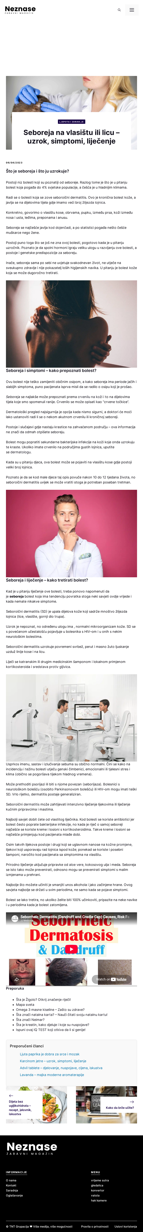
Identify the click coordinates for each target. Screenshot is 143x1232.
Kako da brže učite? (120, 1108)
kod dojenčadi (59, 228)
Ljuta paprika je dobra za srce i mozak (50, 1054)
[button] (119, 10)
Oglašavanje (14, 1195)
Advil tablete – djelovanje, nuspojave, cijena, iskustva (61, 1068)
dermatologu (20, 452)
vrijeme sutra (100, 1180)
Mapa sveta (25, 1005)
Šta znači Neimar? (30, 1020)
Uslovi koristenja (126, 1226)
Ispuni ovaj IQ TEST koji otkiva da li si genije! (51, 1030)
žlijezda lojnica (93, 202)
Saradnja (12, 1190)
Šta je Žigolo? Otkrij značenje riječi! (43, 1000)
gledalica (97, 1185)
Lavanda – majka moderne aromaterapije (52, 1075)
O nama (11, 1180)
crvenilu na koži (90, 397)
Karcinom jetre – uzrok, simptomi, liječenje (53, 1061)
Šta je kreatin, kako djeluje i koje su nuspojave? (52, 1025)
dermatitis (31, 804)
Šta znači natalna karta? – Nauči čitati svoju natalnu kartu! (61, 1015)
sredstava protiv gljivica (51, 667)
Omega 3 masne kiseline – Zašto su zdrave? (50, 1010)
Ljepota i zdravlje (71, 122)
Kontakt (11, 1185)
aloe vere (76, 865)
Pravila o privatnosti (95, 1226)
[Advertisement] (71, 48)
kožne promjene (118, 844)
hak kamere (99, 1200)
